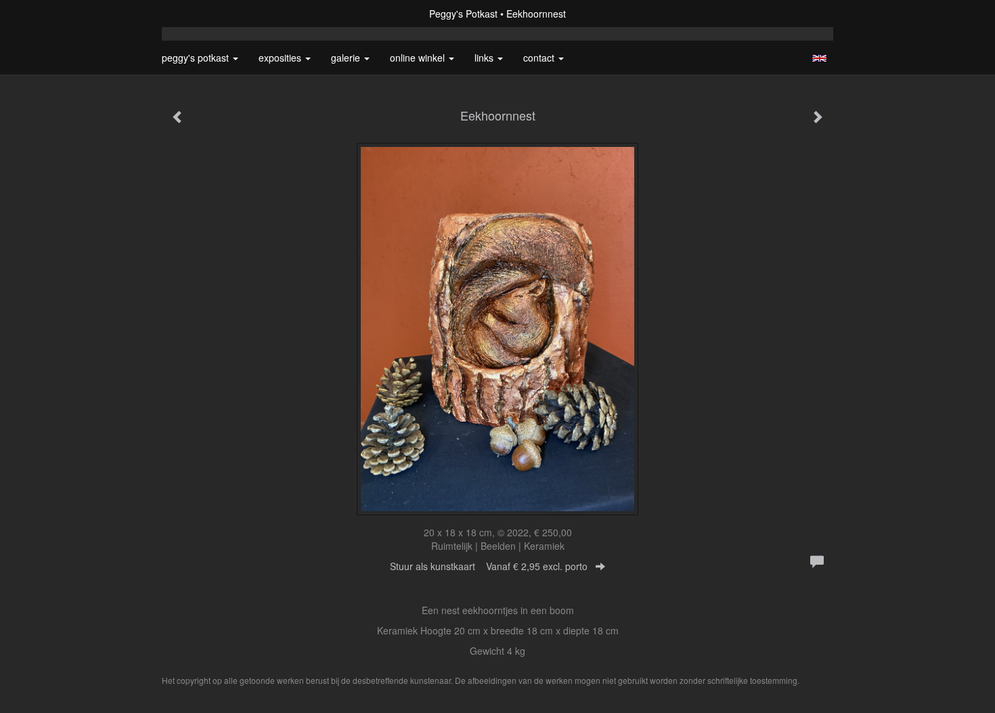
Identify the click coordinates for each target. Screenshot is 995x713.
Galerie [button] (347, 57)
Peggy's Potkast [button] (196, 57)
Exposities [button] (281, 57)
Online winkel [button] (418, 57)
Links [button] (485, 57)
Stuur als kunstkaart (489, 566)
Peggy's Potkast (463, 13)
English (819, 58)
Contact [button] (540, 57)
